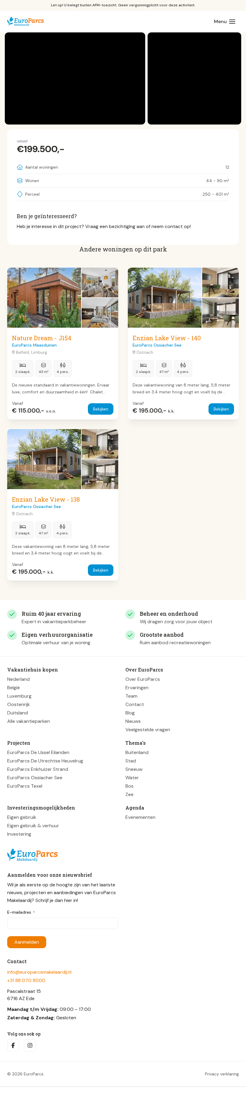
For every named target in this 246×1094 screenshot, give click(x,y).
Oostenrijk (18, 704)
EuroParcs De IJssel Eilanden (38, 752)
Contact (134, 704)
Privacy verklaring (222, 1074)
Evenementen (140, 817)
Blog (130, 713)
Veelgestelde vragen (147, 729)
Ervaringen (136, 687)
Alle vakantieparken (28, 721)
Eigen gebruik (21, 817)
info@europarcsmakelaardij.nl (39, 972)
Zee (129, 794)
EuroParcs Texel (24, 786)
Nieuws (133, 721)
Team (131, 696)
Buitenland (136, 752)
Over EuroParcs (142, 679)
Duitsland (17, 713)
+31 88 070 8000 (26, 980)
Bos (129, 786)
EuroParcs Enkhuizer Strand (37, 769)
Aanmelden (26, 942)
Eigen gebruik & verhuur (33, 825)
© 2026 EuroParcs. (25, 1074)
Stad (130, 761)
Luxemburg (19, 696)
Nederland (18, 679)
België (13, 687)
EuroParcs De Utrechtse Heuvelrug (45, 761)
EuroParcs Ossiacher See (34, 777)
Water (132, 777)
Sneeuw (133, 769)
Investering (19, 834)
